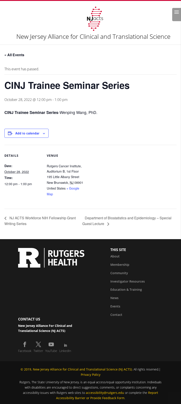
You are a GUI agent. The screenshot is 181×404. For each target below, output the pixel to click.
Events (115, 306)
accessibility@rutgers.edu (105, 393)
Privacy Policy (90, 374)
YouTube (51, 351)
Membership (119, 265)
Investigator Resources (127, 281)
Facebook (24, 351)
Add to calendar (27, 133)
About (115, 256)
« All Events (14, 54)
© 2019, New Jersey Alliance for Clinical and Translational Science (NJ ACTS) (76, 369)
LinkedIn (65, 351)
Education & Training (126, 289)
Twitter (38, 351)
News (114, 298)
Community (119, 273)
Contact (116, 315)
